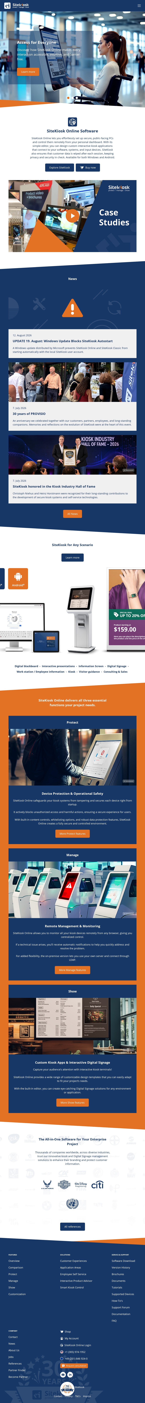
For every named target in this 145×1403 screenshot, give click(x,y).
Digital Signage (118, 666)
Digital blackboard (28, 666)
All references (72, 1226)
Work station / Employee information (42, 671)
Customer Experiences (73, 1261)
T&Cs (78, 1396)
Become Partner (18, 1377)
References (15, 1363)
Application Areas (70, 1267)
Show (11, 1287)
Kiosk (73, 671)
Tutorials (117, 1287)
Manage (13, 1280)
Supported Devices (123, 1294)
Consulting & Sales (115, 671)
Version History (121, 1267)
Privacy (68, 1396)
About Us (13, 1350)
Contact (13, 1337)
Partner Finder (16, 1370)
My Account (72, 1338)
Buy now (90, 167)
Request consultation (76, 1365)
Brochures (118, 1274)
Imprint (87, 1396)
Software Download (123, 1261)
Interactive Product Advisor (76, 1280)
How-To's (117, 1300)
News (11, 1343)
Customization (17, 1294)
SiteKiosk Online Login (77, 1345)
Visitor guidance (91, 671)
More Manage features (72, 970)
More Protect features (73, 833)
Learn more (28, 71)
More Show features (73, 1102)
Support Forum (121, 1307)
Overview (14, 1261)
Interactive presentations (60, 666)
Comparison (15, 1267)
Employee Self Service (73, 1274)
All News (72, 513)
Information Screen (92, 666)
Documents (118, 1280)
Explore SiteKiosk (59, 167)
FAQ (114, 1320)
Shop (68, 1331)
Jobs (11, 1357)
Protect (12, 1274)
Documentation (121, 1314)
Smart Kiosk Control (72, 1287)
